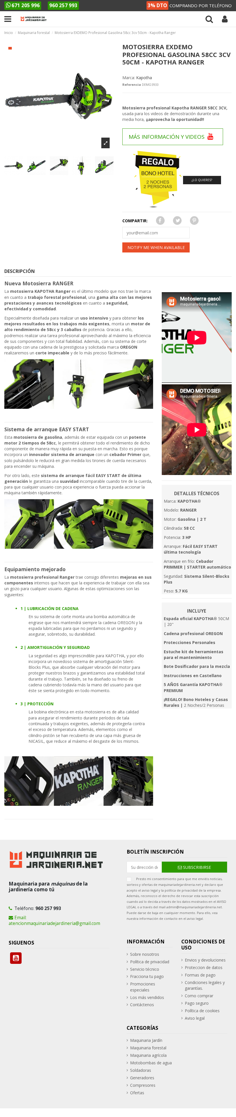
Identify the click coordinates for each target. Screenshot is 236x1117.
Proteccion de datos (203, 967)
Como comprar (199, 995)
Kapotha (144, 77)
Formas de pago (200, 975)
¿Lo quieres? (202, 180)
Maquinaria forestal (148, 1047)
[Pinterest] (193, 220)
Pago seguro (197, 1003)
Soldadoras (140, 1070)
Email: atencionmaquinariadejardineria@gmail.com (54, 920)
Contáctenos (142, 1004)
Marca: (128, 77)
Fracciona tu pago (147, 976)
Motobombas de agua (151, 1062)
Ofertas (137, 1092)
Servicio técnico (144, 969)
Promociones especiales (142, 986)
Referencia (131, 84)
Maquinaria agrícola (148, 1055)
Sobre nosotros (144, 954)
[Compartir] (159, 220)
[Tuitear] (177, 220)
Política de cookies (202, 1010)
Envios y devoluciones (205, 960)
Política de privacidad (149, 961)
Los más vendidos (147, 997)
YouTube (16, 958)
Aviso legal (195, 1018)
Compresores (142, 1085)
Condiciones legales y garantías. (205, 985)
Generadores (142, 1077)
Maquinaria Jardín (146, 1040)
